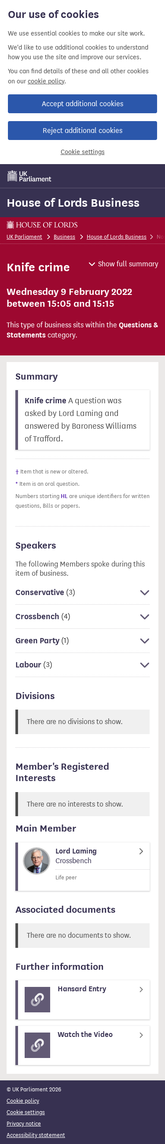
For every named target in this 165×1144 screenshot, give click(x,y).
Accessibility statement (36, 1135)
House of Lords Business (73, 202)
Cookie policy (23, 1100)
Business (64, 236)
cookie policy (46, 81)
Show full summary (128, 264)
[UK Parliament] (29, 176)
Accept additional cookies (82, 104)
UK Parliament (24, 236)
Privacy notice (24, 1123)
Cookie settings (83, 152)
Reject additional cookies (82, 130)
